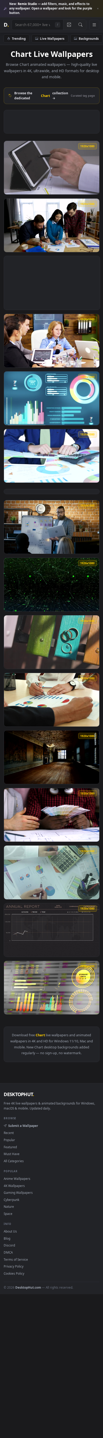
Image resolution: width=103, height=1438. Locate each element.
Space (8, 1213)
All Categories (14, 1161)
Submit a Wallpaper (23, 1125)
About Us (10, 1231)
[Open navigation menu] (94, 25)
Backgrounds (89, 38)
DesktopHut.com (28, 1287)
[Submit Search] (80, 25)
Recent (9, 1133)
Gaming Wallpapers (18, 1192)
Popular (9, 1140)
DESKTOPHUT (19, 1094)
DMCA (8, 1252)
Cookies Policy (14, 1273)
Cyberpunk (11, 1199)
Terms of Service (16, 1259)
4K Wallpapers (14, 1186)
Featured (10, 1147)
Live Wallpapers (52, 38)
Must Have (12, 1154)
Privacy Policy (14, 1266)
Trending (19, 38)
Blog (7, 1238)
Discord (9, 1245)
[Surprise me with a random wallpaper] (69, 25)
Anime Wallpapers (17, 1178)
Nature (9, 1206)
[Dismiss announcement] (98, 9)
